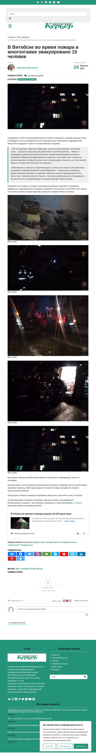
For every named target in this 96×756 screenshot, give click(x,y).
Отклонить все (64, 746)
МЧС (18, 569)
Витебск (22, 79)
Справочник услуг (59, 658)
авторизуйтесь (82, 601)
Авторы (55, 661)
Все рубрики (23, 37)
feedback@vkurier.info (34, 681)
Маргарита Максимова (27, 68)
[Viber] (38, 554)
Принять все (81, 746)
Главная (11, 37)
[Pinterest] (12, 559)
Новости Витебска (32, 569)
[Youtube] (64, 554)
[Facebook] (21, 554)
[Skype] (55, 554)
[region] (65, 736)
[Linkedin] (81, 554)
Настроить (49, 746)
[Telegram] (29, 554)
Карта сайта (57, 667)
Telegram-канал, (69, 542)
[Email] (46, 554)
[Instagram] (72, 554)
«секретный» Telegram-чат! (20, 545)
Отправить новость (60, 664)
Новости (55, 655)
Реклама (55, 670)
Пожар (32, 79)
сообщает (78, 503)
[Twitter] (21, 559)
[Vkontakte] (12, 554)
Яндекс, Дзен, (39, 542)
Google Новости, (54, 542)
